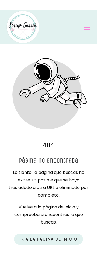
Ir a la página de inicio (49, 239)
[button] (87, 27)
